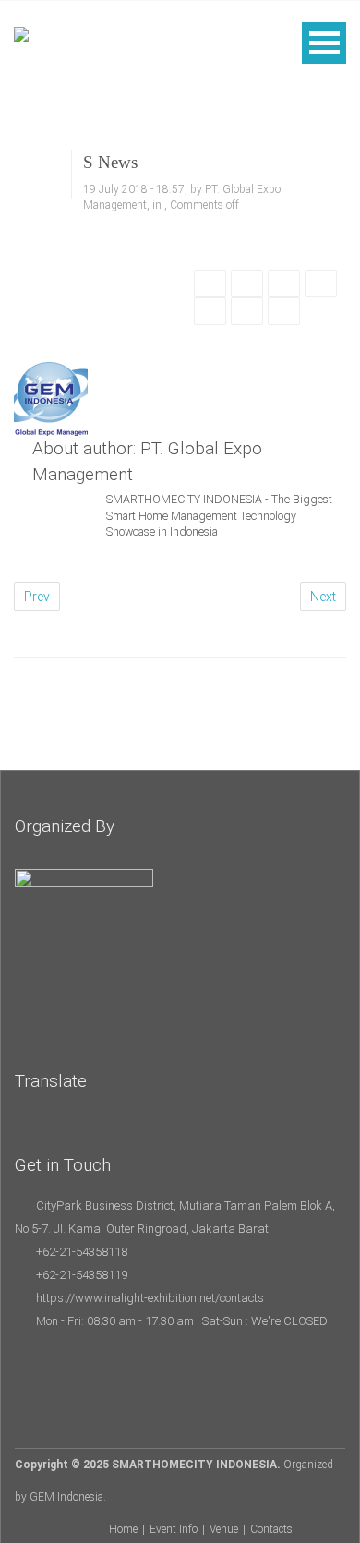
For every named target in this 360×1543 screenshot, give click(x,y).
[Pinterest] (321, 284)
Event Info (174, 1529)
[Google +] (284, 284)
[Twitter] (247, 284)
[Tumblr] (247, 312)
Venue (224, 1529)
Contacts (271, 1529)
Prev (37, 596)
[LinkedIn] (210, 312)
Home (123, 1529)
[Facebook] (210, 284)
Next (323, 596)
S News (110, 162)
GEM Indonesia (66, 1496)
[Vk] (284, 312)
